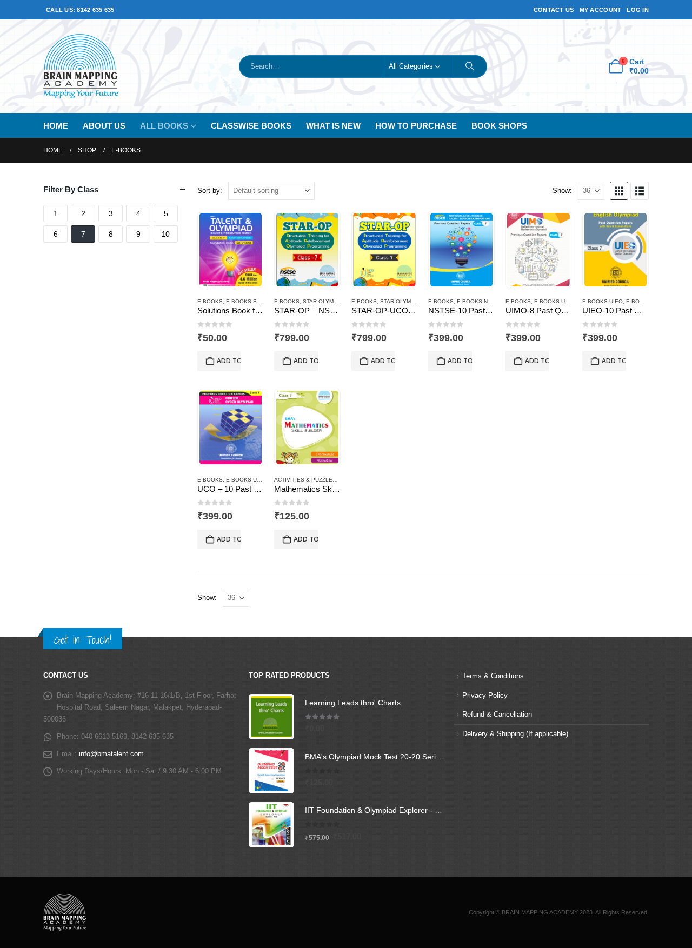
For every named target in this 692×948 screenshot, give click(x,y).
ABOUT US (104, 125)
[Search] (470, 66)
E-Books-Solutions (255, 301)
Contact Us (554, 9)
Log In (638, 9)
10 (166, 234)
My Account (601, 9)
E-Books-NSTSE (479, 301)
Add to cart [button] (229, 360)
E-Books (210, 301)
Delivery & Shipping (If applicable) (515, 734)
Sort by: (209, 190)
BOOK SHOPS (499, 125)
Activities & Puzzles (305, 480)
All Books (164, 125)
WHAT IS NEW (333, 125)
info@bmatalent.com (111, 754)
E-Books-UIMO (554, 301)
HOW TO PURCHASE (416, 125)
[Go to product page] (230, 249)
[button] (619, 191)
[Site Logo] (80, 66)
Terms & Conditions (493, 676)
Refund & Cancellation (497, 714)
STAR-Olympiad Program (339, 301)
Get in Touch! (82, 640)
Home (55, 125)
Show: (562, 190)
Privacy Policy (485, 695)
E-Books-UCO (245, 480)
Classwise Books (251, 125)
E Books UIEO (602, 301)
